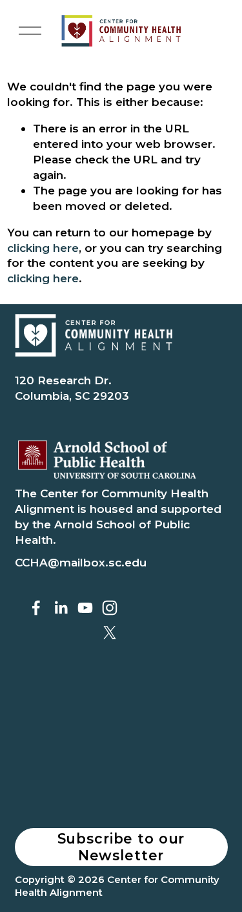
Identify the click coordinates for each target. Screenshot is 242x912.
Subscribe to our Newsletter (121, 847)
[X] (109, 632)
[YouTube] (85, 608)
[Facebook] (36, 608)
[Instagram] (109, 608)
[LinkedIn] (60, 608)
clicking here (43, 247)
